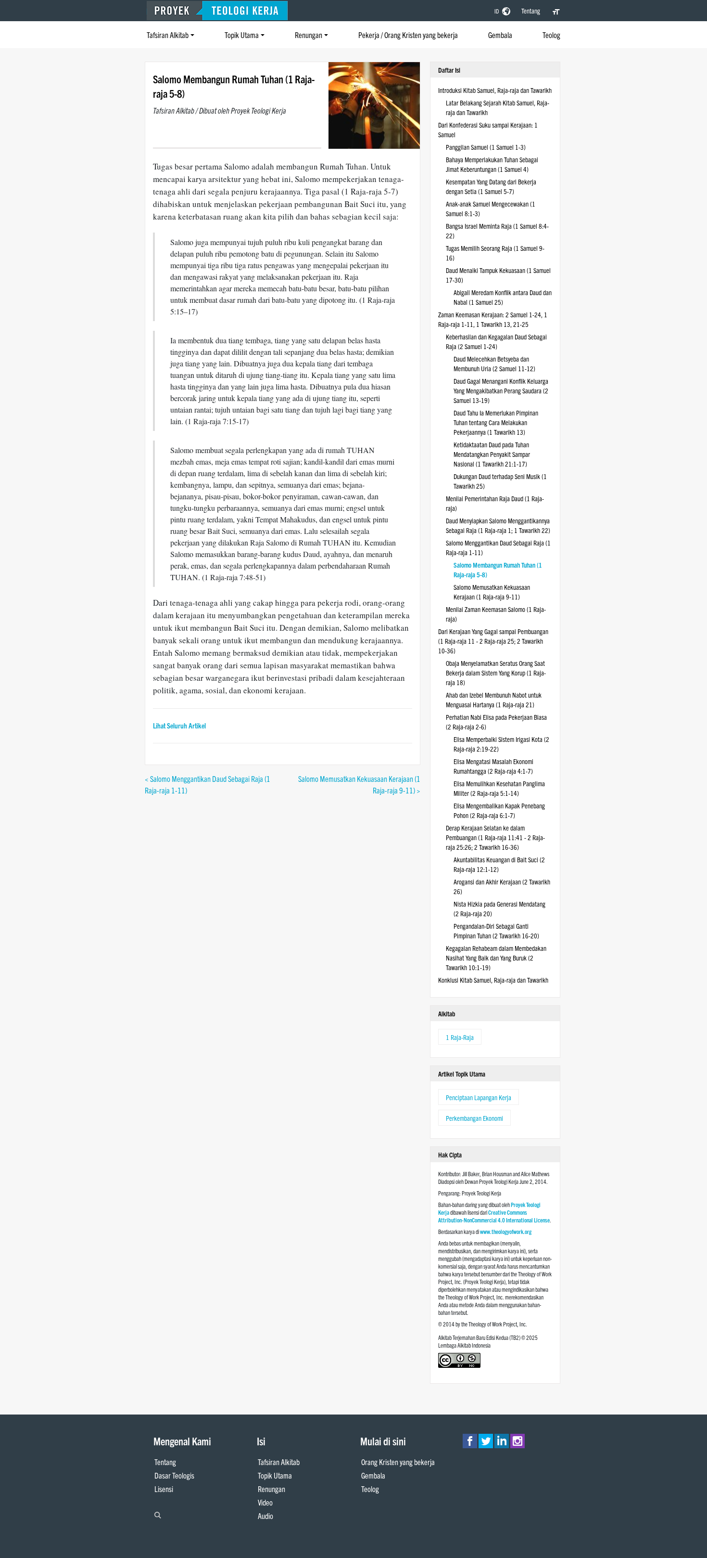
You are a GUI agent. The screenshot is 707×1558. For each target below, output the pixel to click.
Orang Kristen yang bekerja (398, 1462)
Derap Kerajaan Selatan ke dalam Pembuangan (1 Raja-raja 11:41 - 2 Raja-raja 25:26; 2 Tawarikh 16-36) (495, 837)
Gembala (500, 34)
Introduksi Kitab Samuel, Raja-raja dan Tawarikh (495, 90)
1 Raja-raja (460, 1037)
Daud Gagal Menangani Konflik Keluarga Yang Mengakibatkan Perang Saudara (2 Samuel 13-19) (501, 390)
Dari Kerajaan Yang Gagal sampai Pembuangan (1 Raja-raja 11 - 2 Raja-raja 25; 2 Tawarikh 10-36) (493, 641)
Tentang (530, 10)
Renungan (308, 34)
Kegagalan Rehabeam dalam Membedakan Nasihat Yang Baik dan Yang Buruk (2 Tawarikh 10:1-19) (496, 958)
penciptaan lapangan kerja (478, 1097)
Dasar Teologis (174, 1475)
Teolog (551, 34)
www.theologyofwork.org (505, 1231)
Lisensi (163, 1488)
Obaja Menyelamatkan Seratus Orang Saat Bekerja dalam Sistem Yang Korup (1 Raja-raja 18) (496, 673)
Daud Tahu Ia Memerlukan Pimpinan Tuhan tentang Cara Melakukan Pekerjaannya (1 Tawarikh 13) (496, 422)
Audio (265, 1515)
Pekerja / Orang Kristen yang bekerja (408, 34)
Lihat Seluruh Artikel (179, 725)
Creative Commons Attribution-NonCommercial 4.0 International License (494, 1215)
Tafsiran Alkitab (168, 34)
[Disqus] (282, 916)
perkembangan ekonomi (474, 1118)
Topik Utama (242, 34)
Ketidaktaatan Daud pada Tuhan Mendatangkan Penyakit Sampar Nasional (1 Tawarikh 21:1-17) (492, 454)
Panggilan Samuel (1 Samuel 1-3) (486, 147)
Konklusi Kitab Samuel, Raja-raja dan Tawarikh (493, 979)
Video (265, 1502)
